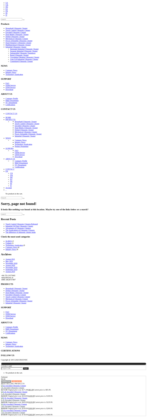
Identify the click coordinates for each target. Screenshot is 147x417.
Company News (11, 70)
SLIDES (9, 241)
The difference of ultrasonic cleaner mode (21, 232)
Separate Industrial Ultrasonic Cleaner (24, 51)
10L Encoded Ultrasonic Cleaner (13, 406)
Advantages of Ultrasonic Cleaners (18, 228)
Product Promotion (21, 146)
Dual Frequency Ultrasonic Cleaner (18, 43)
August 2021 (10, 259)
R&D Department (12, 101)
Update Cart (6, 381)
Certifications (10, 105)
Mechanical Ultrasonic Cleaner (17, 39)
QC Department (11, 103)
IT (6, 15)
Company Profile (12, 98)
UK (7, 5)
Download (9, 90)
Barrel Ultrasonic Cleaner (19, 55)
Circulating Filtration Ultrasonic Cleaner (24, 57)
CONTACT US (11, 114)
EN (7, 171)
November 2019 (11, 267)
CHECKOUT (16, 381)
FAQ (7, 83)
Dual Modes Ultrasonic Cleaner (17, 34)
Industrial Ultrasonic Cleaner (16, 47)
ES (7, 9)
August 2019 (10, 272)
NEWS (8, 138)
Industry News (11, 72)
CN (11, 173)
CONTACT (10, 169)
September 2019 (11, 270)
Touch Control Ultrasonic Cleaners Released (22, 224)
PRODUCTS (10, 120)
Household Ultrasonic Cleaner (16, 28)
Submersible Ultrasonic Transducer (22, 53)
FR (7, 11)
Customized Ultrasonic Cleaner (21, 61)
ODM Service (11, 85)
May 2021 (9, 261)
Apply (26, 368)
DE (7, 7)
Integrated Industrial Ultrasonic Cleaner (24, 49)
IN (6, 13)
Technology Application (14, 74)
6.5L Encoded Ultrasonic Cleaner (13, 400)
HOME (8, 117)
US (7, 3)
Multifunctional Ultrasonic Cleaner (18, 45)
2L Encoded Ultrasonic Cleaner (12, 388)
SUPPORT (10, 148)
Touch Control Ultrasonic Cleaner (18, 30)
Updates (8, 243)
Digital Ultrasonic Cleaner (15, 37)
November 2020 (11, 263)
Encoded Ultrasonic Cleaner (16, 32)
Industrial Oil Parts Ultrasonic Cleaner (19, 226)
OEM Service (11, 87)
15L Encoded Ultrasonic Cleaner (13, 413)
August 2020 (10, 265)
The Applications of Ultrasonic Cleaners (20, 230)
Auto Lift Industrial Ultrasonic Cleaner (24, 59)
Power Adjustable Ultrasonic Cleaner (19, 41)
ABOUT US (10, 159)
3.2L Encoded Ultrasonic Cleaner (13, 394)
